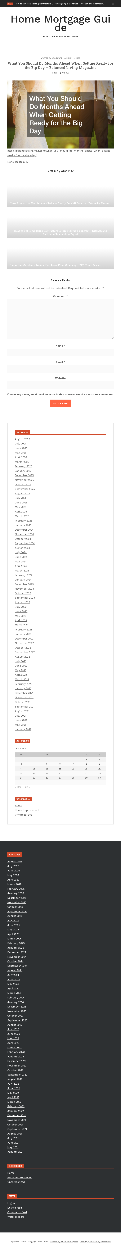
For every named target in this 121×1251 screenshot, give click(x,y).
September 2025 (25, 488)
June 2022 (21, 665)
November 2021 (24, 697)
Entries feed (14, 1207)
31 (21, 782)
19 (47, 773)
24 (21, 778)
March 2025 (22, 516)
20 (60, 773)
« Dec (18, 786)
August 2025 (22, 493)
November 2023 (24, 588)
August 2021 (22, 711)
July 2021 (20, 715)
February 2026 (23, 466)
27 (60, 778)
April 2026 (21, 457)
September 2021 (24, 706)
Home (54, 73)
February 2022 (23, 683)
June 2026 (21, 448)
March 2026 (22, 461)
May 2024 (20, 561)
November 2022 (24, 643)
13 (60, 768)
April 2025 (21, 511)
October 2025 (23, 484)
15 (86, 768)
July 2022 (20, 661)
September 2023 (25, 597)
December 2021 (24, 693)
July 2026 (21, 443)
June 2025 (21, 502)
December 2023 (24, 584)
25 (34, 778)
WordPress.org (15, 1216)
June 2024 (21, 556)
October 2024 (23, 538)
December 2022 (24, 638)
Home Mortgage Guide (60, 25)
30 (99, 778)
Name (60, 345)
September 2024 (25, 543)
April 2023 (21, 620)
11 (34, 768)
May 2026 (20, 452)
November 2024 (24, 534)
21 (73, 773)
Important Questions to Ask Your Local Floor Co (39, 4)
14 (73, 768)
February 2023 (23, 629)
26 (47, 778)
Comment (60, 296)
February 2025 (23, 520)
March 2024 (22, 570)
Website (60, 378)
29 (86, 778)
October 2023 (23, 593)
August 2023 (22, 602)
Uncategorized (23, 814)
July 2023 (21, 606)
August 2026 (22, 439)
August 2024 (22, 547)
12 (47, 768)
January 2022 (23, 688)
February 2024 (23, 575)
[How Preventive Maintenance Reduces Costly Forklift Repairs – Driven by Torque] (60, 192)
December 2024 (24, 529)
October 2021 (23, 702)
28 (73, 778)
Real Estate (57, 58)
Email (60, 362)
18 (34, 773)
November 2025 (24, 479)
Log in (11, 1203)
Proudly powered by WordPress (95, 1241)
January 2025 (23, 525)
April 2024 (21, 566)
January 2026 (23, 470)
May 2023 (20, 615)
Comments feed (17, 1212)
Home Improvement (27, 810)
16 (99, 768)
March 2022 (22, 679)
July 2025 (21, 497)
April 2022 (21, 674)
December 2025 (24, 475)
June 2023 (21, 611)
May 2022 (20, 670)
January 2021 (23, 729)
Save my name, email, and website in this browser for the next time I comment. (62, 394)
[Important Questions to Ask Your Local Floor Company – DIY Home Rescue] (60, 254)
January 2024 (23, 579)
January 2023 (23, 634)
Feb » (27, 786)
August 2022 (22, 656)
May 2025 (20, 507)
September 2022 (25, 652)
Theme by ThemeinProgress (64, 1241)
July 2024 (21, 552)
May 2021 (20, 724)
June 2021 (21, 720)
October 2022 (23, 647)
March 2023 (22, 624)
